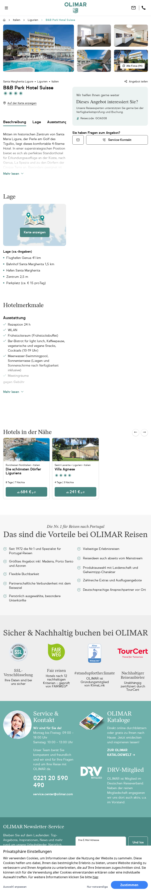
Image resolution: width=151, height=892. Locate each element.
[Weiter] (144, 432)
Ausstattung (57, 122)
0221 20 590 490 (50, 782)
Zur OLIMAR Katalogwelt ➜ (121, 752)
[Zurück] (135, 432)
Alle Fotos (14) (134, 66)
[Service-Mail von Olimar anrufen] (78, 140)
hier (95, 877)
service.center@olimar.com (53, 794)
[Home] (75, 7)
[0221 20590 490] (144, 8)
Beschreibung (14, 122)
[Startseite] (4, 20)
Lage (36, 122)
